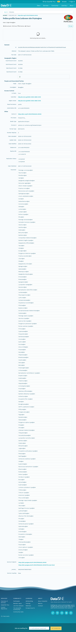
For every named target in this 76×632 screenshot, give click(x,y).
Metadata (11, 12)
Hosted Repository (4, 608)
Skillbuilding (29, 601)
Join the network (18, 605)
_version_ (13, 569)
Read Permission (11, 104)
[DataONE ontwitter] (53, 613)
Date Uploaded (12, 136)
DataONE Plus (5, 605)
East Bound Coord (11, 72)
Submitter (13, 97)
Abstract (14, 51)
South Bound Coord (11, 60)
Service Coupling (11, 573)
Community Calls (18, 612)
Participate (16, 601)
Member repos (17, 603)
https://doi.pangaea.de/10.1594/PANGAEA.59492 (32, 562)
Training (28, 603)
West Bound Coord (11, 68)
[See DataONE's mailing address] (71, 613)
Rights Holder (12, 100)
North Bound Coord (11, 64)
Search (6, 12)
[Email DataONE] (62, 613)
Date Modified (12, 143)
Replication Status (11, 158)
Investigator (13, 87)
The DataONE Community (17, 608)
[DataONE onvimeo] (57, 613)
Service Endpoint (11, 562)
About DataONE (42, 601)
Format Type (13, 129)
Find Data (6, 616)
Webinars (28, 605)
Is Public (14, 93)
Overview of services (4, 601)
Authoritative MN (11, 108)
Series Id (14, 114)
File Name (13, 117)
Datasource (13, 147)
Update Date (13, 140)
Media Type (13, 121)
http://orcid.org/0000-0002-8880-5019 (29, 97)
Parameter (13, 169)
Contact (40, 605)
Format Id (13, 125)
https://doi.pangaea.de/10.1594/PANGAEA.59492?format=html (36, 565)
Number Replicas (11, 132)
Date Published (12, 166)
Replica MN (13, 151)
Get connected (56, 628)
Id (15, 47)
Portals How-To (30, 608)
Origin (14, 83)
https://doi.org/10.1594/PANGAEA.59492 (28, 15)
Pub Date (13, 54)
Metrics (40, 603)
